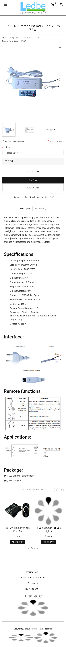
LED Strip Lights (13, 38)
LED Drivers (27, 38)
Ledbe (24, 197)
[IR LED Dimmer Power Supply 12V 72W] (33, 81)
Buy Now (33, 180)
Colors (7, 147)
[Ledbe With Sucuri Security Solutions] (21, 637)
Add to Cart (33, 187)
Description (25, 208)
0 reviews (19, 141)
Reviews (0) (40, 208)
